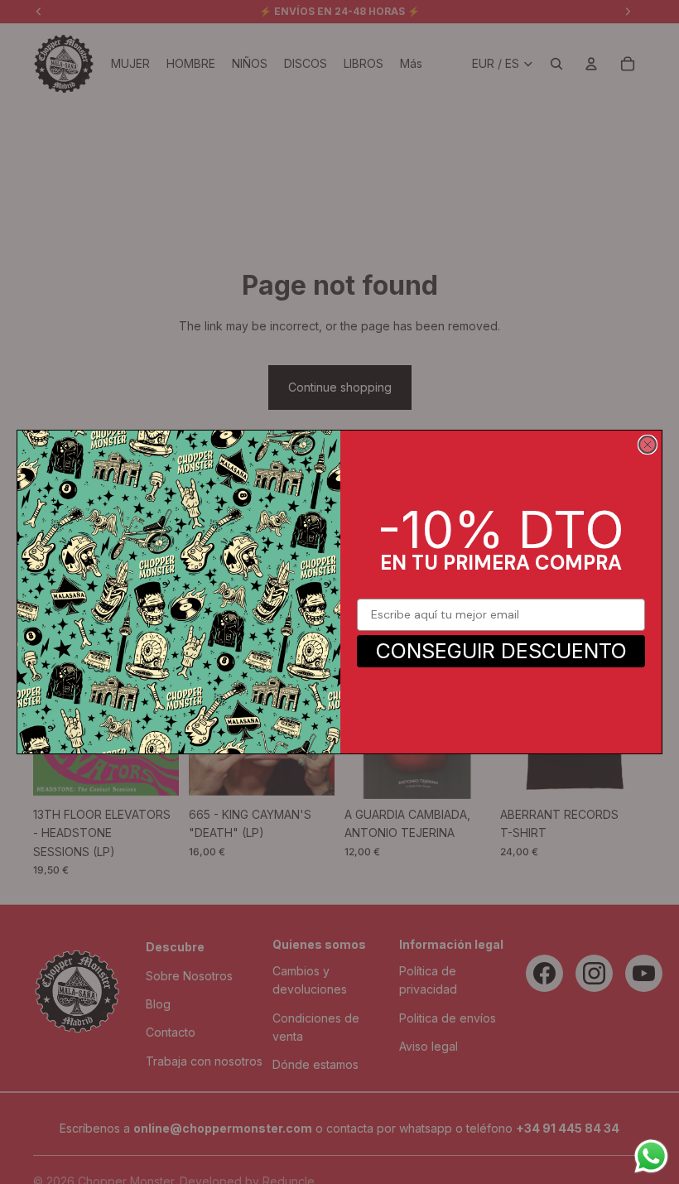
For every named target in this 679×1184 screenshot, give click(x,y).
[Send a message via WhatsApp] (651, 1156)
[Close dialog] (647, 444)
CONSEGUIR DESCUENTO (501, 650)
